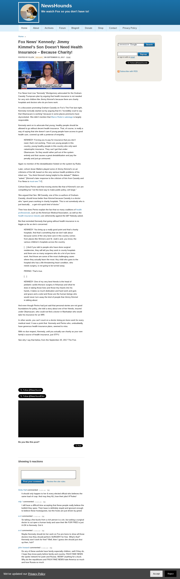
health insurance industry (29, 216)
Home (24, 28)
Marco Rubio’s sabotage (62, 117)
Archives (49, 28)
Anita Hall (22, 490)
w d (19, 516)
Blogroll (75, 28)
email (132, 57)
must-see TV (35, 181)
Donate (88, 28)
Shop (100, 28)
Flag (68, 57)
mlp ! (20, 501)
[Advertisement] (51, 363)
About (36, 28)
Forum (62, 28)
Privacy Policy (130, 28)
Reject (171, 574)
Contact (113, 28)
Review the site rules (56, 481)
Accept (156, 574)
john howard (23, 547)
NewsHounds (56, 5)
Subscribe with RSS (129, 71)
